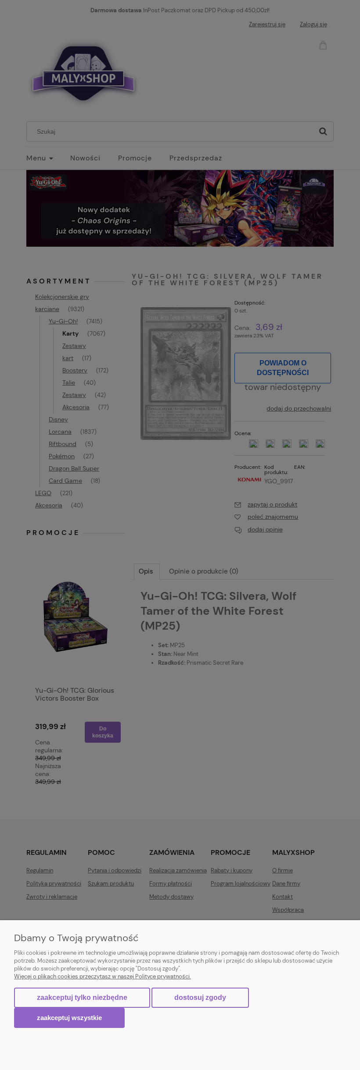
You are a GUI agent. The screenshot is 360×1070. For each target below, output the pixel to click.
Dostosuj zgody (200, 997)
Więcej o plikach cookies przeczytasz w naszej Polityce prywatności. (102, 976)
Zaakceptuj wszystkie (69, 1017)
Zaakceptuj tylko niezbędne (82, 997)
